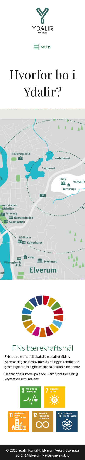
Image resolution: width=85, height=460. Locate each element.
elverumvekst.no (57, 455)
